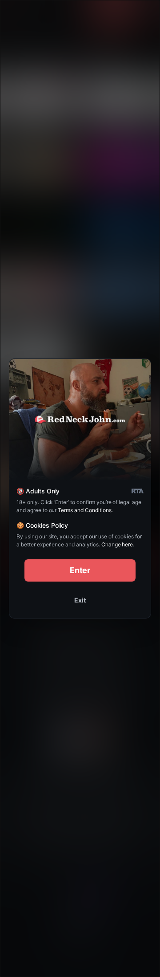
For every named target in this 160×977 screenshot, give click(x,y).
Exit (80, 600)
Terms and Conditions (84, 510)
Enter (80, 570)
